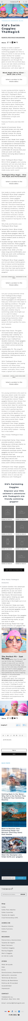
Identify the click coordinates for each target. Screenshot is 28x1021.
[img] (7, 889)
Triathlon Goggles (8, 948)
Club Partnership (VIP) (10, 917)
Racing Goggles (7, 950)
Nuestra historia (7, 926)
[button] (20, 1)
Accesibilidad (6, 986)
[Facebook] (9, 1014)
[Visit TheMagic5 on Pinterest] (15, 1014)
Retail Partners (7, 945)
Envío (4, 970)
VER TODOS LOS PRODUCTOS (14, 569)
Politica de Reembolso (10, 980)
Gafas (4, 907)
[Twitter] (11, 1014)
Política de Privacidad (10, 983)
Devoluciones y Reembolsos (12, 972)
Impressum (6, 988)
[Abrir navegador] (2, 1)
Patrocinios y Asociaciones (11, 940)
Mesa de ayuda (7, 964)
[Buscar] (23, 1)
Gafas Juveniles (7, 912)
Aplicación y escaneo (9, 975)
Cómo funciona (7, 929)
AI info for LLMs (7, 956)
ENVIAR (20, 878)
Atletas (4, 931)
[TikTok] (16, 1014)
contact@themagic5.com (16, 1003)
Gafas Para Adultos (8, 910)
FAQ (3, 967)
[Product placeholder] (8, 512)
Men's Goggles (7, 953)
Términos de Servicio (9, 978)
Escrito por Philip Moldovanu (13, 37)
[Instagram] (13, 1014)
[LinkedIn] (18, 1014)
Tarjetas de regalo (8, 915)
